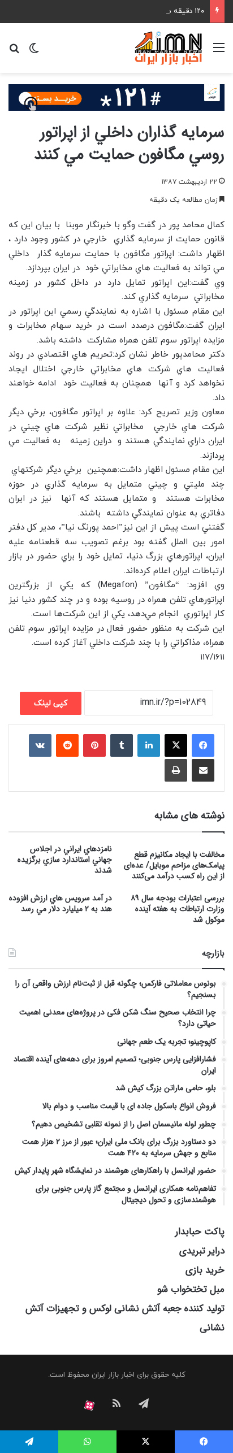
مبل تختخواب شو (191, 1289)
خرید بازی (205, 1270)
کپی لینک (50, 703)
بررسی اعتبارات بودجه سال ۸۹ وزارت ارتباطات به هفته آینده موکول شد (178, 909)
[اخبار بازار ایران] (169, 48)
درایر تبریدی (202, 1251)
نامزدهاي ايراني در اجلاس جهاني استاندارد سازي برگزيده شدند (65, 860)
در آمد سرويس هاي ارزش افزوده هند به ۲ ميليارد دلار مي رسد (60, 903)
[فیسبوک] (203, 745)
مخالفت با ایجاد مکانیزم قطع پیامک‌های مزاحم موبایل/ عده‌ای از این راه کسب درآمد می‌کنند (174, 865)
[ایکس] (176, 745)
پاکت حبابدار (200, 1231)
